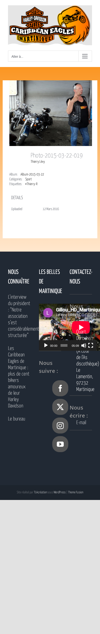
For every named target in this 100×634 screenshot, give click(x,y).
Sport (28, 179)
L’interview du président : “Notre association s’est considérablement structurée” (19, 316)
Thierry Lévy (38, 162)
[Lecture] (46, 345)
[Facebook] (60, 388)
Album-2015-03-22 (32, 174)
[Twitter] (60, 407)
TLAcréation (40, 492)
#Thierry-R (31, 184)
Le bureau (16, 419)
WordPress (60, 492)
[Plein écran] (90, 345)
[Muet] (83, 345)
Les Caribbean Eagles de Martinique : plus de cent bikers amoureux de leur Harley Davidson (18, 377)
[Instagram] (60, 425)
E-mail (81, 422)
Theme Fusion (75, 492)
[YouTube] (60, 444)
